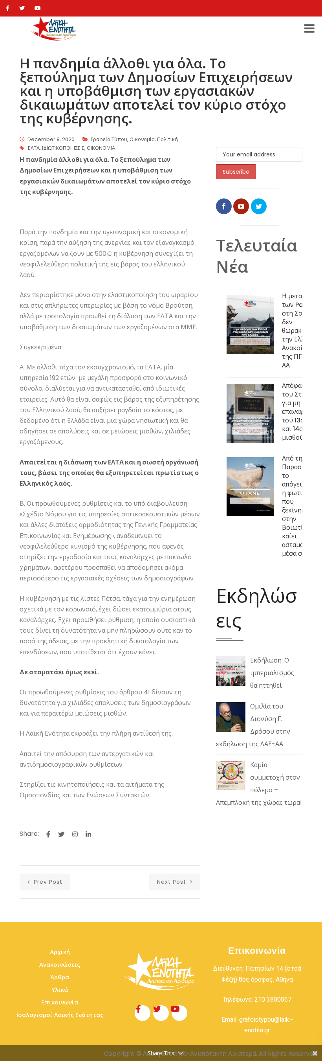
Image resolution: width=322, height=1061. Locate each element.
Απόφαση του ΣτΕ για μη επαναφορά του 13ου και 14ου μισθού (298, 411)
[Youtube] (38, 8)
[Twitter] (22, 8)
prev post (47, 882)
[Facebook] (7, 8)
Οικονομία (142, 139)
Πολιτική (167, 139)
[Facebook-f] (142, 1013)
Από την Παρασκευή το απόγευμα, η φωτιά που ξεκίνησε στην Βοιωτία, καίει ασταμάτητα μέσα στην (299, 506)
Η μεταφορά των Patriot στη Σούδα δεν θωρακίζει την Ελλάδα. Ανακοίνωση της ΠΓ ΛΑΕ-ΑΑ (300, 331)
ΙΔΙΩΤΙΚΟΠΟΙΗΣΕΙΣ (63, 148)
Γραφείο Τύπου (109, 139)
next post (172, 882)
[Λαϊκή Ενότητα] (54, 29)
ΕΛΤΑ (34, 148)
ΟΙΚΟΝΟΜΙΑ (101, 148)
